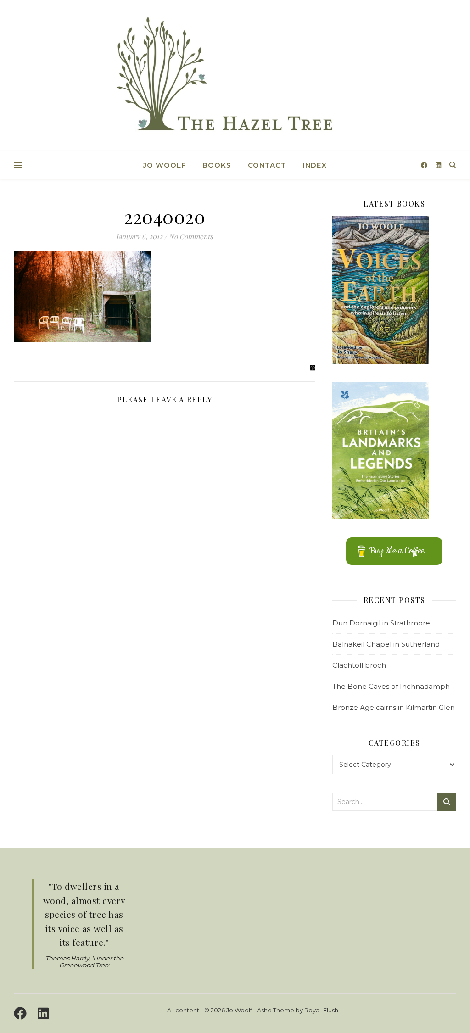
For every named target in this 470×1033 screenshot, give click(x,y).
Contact (267, 165)
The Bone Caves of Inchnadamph (391, 686)
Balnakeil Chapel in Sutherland (386, 644)
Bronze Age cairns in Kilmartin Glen (393, 707)
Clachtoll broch (359, 665)
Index (315, 165)
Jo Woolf (164, 165)
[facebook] (425, 165)
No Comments (191, 236)
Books (216, 165)
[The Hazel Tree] (235, 77)
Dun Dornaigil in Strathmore (381, 623)
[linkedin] (438, 165)
